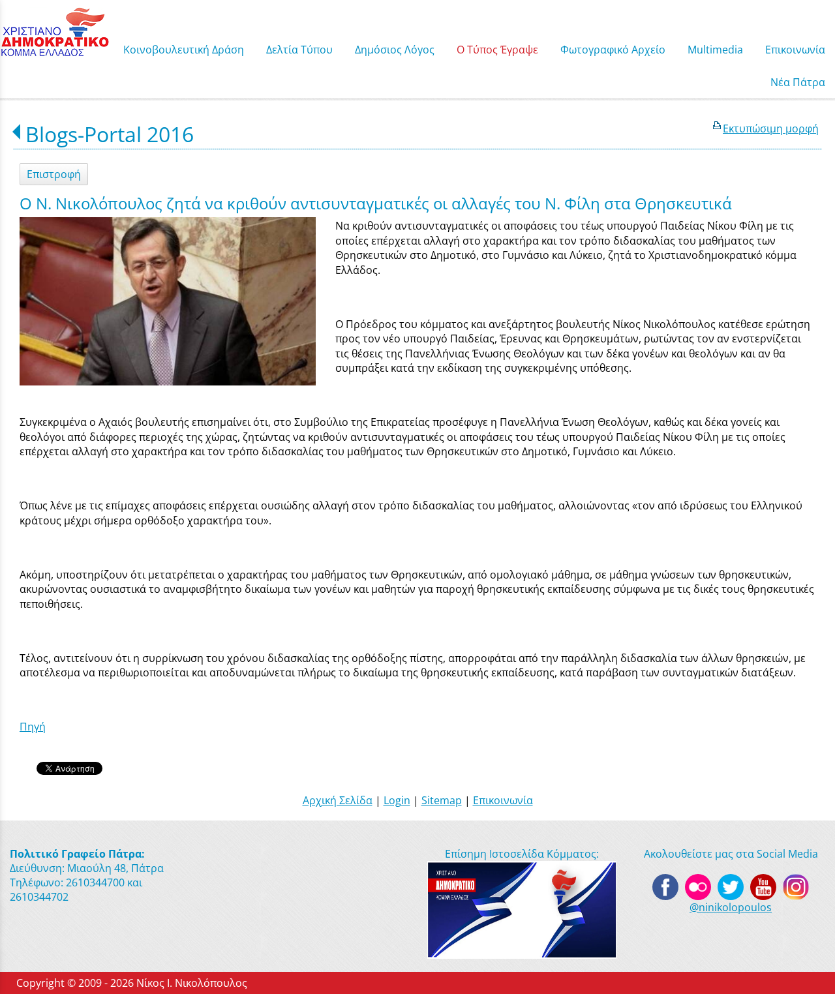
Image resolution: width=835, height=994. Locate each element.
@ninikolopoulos (731, 907)
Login (397, 800)
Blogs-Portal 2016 (109, 134)
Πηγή (33, 726)
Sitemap (441, 800)
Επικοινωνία (503, 800)
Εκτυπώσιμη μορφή (771, 128)
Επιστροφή (54, 174)
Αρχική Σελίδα (337, 800)
